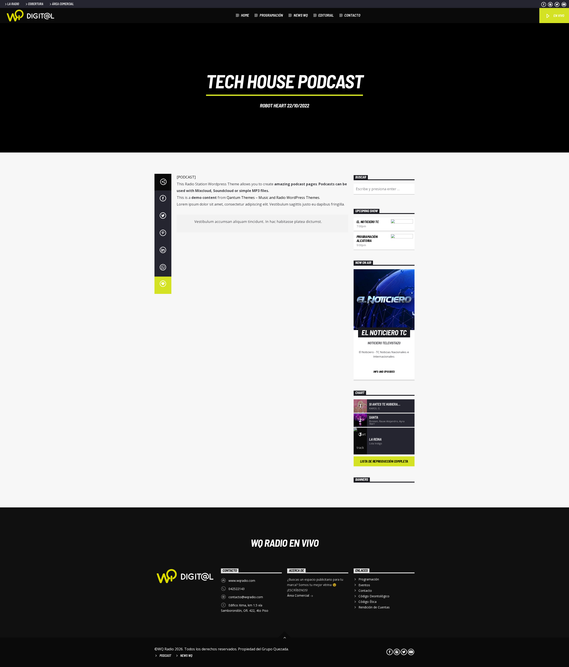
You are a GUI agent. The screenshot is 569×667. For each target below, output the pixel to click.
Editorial (326, 15)
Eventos (364, 585)
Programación (271, 15)
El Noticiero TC (368, 222)
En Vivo (558, 15)
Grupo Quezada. (275, 649)
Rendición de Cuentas (374, 607)
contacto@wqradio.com (245, 597)
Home (245, 15)
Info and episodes (384, 371)
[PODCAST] (186, 177)
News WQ (301, 15)
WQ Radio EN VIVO (284, 543)
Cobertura (35, 4)
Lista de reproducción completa (384, 461)
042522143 (236, 589)
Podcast (165, 655)
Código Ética (368, 602)
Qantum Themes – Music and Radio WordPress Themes (273, 197)
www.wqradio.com (241, 580)
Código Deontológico (374, 596)
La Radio (13, 4)
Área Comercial (63, 4)
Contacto (352, 15)
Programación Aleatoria (367, 238)
